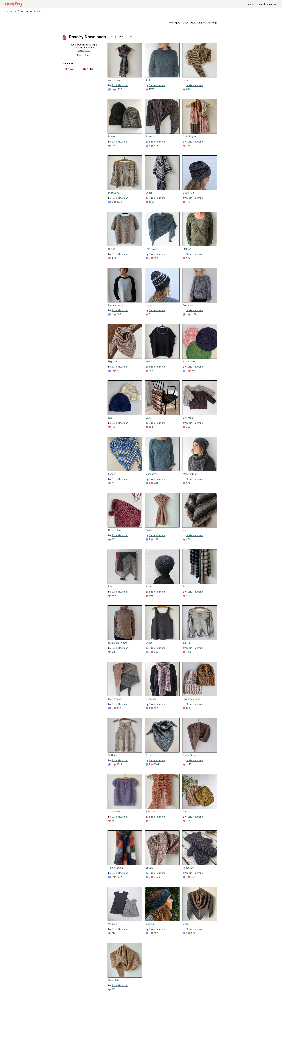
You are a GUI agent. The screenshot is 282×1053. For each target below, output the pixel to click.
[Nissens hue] (125, 510)
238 (113, 483)
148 (113, 426)
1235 (119, 201)
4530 (157, 876)
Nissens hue (114, 530)
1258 (194, 314)
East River (151, 249)
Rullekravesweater (118, 642)
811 (118, 370)
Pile (110, 586)
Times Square (115, 867)
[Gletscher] (199, 285)
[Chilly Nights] (199, 116)
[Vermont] (162, 904)
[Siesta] (199, 622)
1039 (119, 764)
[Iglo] (125, 397)
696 (155, 651)
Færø (148, 305)
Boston (112, 136)
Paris (148, 530)
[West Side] (125, 960)
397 (188, 426)
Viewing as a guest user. (192, 22)
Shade (149, 642)
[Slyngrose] (162, 679)
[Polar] (162, 566)
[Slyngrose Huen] (199, 679)
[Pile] (125, 566)
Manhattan (151, 474)
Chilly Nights (189, 136)
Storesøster (114, 811)
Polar (148, 586)
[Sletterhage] (125, 679)
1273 (151, 89)
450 (188, 539)
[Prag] (199, 566)
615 (113, 651)
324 (193, 933)
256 (150, 370)
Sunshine (150, 811)
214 (113, 933)
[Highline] (125, 341)
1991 (114, 145)
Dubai (149, 192)
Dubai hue (188, 192)
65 (112, 539)
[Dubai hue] (199, 172)
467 (118, 314)
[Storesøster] (125, 791)
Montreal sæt (190, 474)
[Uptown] (162, 847)
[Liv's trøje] (199, 397)
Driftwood (113, 192)
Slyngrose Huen (191, 699)
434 (193, 876)
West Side (113, 980)
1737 (119, 89)
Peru (185, 530)
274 (188, 483)
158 (150, 426)
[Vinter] (199, 904)
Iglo (110, 417)
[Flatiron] (199, 229)
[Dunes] (125, 229)
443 (155, 539)
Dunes (111, 249)
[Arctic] (162, 60)
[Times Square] (125, 847)
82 (150, 314)
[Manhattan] (162, 454)
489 (113, 258)
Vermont (150, 924)
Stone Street (190, 755)
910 (113, 989)
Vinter (186, 924)
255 (188, 145)
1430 (189, 651)
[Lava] (162, 397)
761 (155, 483)
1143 (188, 764)
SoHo (149, 755)
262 (188, 258)
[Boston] (125, 116)
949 (113, 595)
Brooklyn (150, 136)
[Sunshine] (162, 791)
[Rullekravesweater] (125, 622)
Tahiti (186, 811)
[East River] (162, 229)
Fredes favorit (116, 305)
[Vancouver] (199, 847)
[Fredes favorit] (125, 285)
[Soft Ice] (125, 735)
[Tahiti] (199, 791)
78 (150, 820)
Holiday (150, 361)
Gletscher (188, 305)
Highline (112, 361)
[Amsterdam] (125, 60)
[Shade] (162, 622)
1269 (156, 764)
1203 (156, 258)
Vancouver (189, 867)
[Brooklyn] (162, 116)
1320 (156, 933)
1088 (156, 708)
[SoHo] (162, 735)
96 (112, 820)
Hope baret (189, 361)
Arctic (149, 80)
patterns (8, 11)
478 (155, 145)
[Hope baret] (199, 341)
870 (188, 89)
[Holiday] (162, 341)
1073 (119, 708)
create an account (269, 4)
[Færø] (162, 285)
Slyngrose (151, 699)
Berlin (186, 80)
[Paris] (162, 510)
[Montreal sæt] (199, 454)
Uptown (150, 867)
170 (188, 201)
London (112, 474)
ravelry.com (84, 50)
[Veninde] (125, 904)
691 (150, 595)
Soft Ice (112, 755)
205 (188, 820)
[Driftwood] (125, 172)
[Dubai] (162, 172)
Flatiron (187, 249)
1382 (119, 876)
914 (193, 370)
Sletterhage (114, 699)
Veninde (112, 924)
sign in (250, 4)
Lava (148, 417)
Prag (185, 586)
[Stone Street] (199, 735)
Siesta (186, 642)
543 (188, 595)
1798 (151, 201)
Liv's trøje (188, 417)
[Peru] (199, 510)
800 (188, 708)
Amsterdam (114, 80)
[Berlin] (199, 60)
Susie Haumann (120, 85)
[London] (125, 454)
